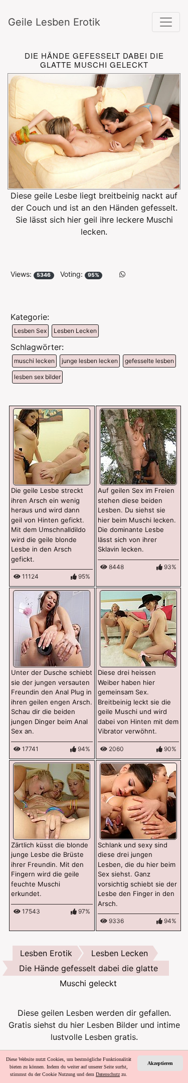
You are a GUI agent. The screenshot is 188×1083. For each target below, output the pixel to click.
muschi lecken (34, 361)
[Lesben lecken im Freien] (138, 446)
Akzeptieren (160, 1063)
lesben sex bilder (37, 377)
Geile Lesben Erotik (54, 22)
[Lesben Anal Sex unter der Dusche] (52, 628)
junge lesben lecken (90, 361)
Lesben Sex (30, 330)
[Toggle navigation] (166, 22)
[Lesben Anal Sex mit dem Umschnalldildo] (52, 446)
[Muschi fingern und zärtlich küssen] (52, 800)
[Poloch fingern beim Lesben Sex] (138, 800)
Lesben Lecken (75, 330)
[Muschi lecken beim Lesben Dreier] (138, 628)
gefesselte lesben (149, 361)
